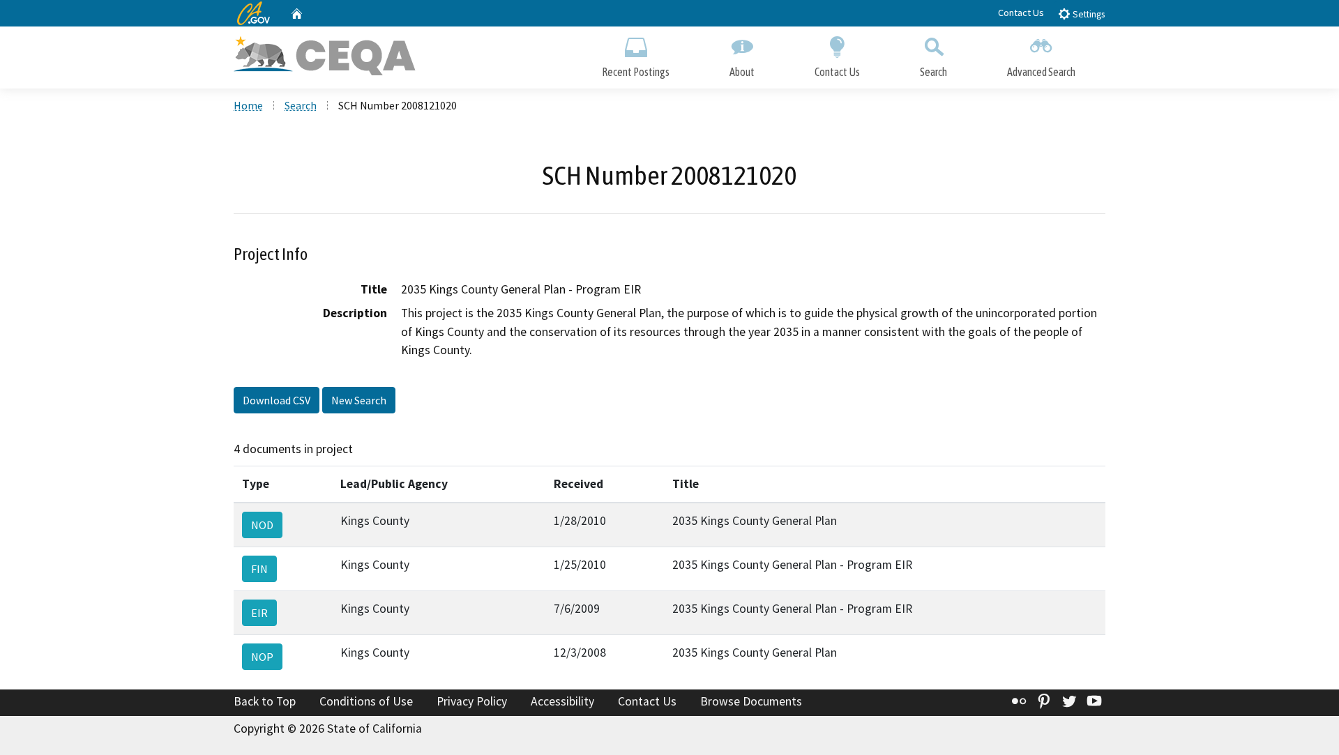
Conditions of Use (366, 701)
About (742, 72)
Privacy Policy (472, 701)
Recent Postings (636, 72)
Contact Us (1021, 12)
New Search (358, 400)
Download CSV (276, 400)
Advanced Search (1041, 72)
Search (933, 72)
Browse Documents (751, 701)
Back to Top (265, 701)
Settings (1088, 14)
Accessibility (562, 701)
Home (248, 105)
